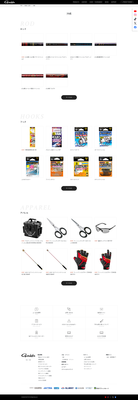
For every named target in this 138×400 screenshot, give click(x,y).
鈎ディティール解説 (43, 373)
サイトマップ (87, 366)
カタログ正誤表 (42, 380)
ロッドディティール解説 (44, 371)
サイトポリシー (88, 368)
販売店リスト (41, 361)
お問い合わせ (87, 359)
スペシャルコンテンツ (67, 369)
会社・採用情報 (111, 357)
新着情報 (64, 362)
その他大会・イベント (67, 359)
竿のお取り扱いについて (90, 364)
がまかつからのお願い (89, 361)
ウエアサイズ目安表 (43, 368)
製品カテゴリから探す (44, 357)
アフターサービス (42, 364)
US (26, 360)
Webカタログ (41, 378)
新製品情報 (41, 359)
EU (30, 360)
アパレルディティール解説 (45, 375)
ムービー (64, 366)
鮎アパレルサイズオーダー (45, 366)
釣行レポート (65, 364)
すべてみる (69, 97)
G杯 (63, 357)
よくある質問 (87, 357)
